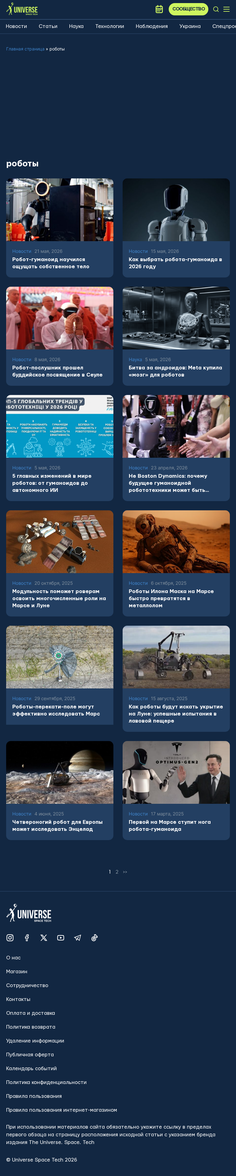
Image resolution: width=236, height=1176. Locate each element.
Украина (190, 26)
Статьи (48, 26)
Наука (76, 26)
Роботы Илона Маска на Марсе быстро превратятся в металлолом (171, 598)
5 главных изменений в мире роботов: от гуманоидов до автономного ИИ (52, 483)
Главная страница (25, 48)
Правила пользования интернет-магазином (61, 1110)
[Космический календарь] (159, 9)
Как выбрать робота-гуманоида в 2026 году (175, 263)
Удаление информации (35, 1040)
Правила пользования (34, 1096)
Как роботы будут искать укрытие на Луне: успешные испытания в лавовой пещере (176, 714)
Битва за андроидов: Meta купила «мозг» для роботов (175, 371)
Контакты (18, 999)
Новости (16, 26)
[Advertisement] (118, 110)
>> (125, 872)
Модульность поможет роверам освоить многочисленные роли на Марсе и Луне (59, 598)
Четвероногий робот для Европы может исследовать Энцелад (57, 825)
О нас (13, 957)
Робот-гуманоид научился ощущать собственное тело (50, 263)
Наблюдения (152, 26)
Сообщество (188, 9)
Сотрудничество (27, 985)
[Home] (21, 9)
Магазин (16, 971)
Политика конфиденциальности (46, 1082)
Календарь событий (31, 1068)
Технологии (109, 26)
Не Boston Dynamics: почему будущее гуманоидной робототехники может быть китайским (168, 483)
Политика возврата (30, 1027)
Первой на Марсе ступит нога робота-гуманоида (170, 825)
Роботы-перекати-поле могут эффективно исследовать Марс (56, 710)
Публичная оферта (30, 1054)
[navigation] (216, 9)
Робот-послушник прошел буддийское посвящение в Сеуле (57, 371)
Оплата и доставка (30, 1013)
